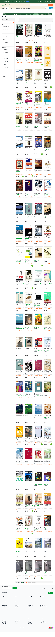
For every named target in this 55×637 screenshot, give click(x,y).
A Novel (35, 438)
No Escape (26, 482)
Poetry (3, 32)
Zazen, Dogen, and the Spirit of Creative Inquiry (20, 260)
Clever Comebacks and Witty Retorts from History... (48, 483)
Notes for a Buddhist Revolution (47, 238)
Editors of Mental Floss (37, 462)
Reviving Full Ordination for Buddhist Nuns (47, 215)
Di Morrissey (29, 609)
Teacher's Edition (27, 439)
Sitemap (3, 603)
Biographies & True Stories (44, 606)
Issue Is (26, 571)
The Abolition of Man (28, 102)
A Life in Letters (27, 348)
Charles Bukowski (18, 103)
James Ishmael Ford (18, 283)
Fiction (26, 527)
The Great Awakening (28, 236)
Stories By (45, 259)
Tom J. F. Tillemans (27, 216)
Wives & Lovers (27, 57)
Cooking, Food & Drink (43, 608)
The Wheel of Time (17, 620)
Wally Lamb (17, 462)
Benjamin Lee (36, 416)
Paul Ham (40, 283)
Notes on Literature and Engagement (47, 81)
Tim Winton (29, 621)
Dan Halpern (36, 529)
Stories (35, 103)
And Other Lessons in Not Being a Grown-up (47, 36)
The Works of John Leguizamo (37, 58)
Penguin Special (18, 305)
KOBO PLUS (22, 10)
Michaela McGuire (52, 283)
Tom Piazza (36, 194)
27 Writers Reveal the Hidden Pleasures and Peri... (38, 81)
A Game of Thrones (17, 607)
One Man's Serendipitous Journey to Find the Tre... (47, 171)
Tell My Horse (27, 80)
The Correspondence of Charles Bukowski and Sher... (48, 505)
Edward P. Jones (36, 260)
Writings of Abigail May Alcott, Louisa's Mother (38, 372)
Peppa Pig (3, 620)
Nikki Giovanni (18, 126)
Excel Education (4, 609)
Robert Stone (17, 483)
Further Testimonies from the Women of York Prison (20, 461)
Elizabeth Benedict (46, 350)
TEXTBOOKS (11, 10)
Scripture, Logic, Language (29, 214)
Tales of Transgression (37, 36)
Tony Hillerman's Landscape (38, 169)
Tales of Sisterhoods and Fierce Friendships (19, 394)
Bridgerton (16, 608)
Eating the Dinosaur (28, 303)
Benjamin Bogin (43, 395)
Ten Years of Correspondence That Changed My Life (48, 372)
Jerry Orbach (36, 350)
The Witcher (16, 621)
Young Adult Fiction (43, 622)
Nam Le (17, 36)
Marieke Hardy (46, 283)
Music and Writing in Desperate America (37, 193)
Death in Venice (27, 504)
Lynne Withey (27, 327)
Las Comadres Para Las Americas (20, 395)
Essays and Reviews (46, 125)
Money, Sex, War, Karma (47, 236)
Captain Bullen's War (37, 281)
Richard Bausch (27, 59)
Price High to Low (44, 21)
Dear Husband (46, 102)
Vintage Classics (4, 622)
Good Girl (45, 549)
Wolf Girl (16, 623)
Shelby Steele (27, 283)
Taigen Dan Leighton (18, 261)
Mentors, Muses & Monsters (48, 348)
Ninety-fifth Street (27, 549)
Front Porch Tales (46, 437)
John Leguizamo (36, 60)
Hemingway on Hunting (19, 437)
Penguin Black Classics (5, 619)
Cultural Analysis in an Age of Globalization (38, 415)
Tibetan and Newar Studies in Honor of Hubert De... (38, 394)
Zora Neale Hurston (28, 82)
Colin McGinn (27, 261)
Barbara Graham (36, 82)
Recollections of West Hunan (29, 415)
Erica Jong (26, 194)
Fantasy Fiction (42, 618)
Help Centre (4, 596)
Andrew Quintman (36, 395)
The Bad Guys (17, 618)
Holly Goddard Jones (37, 104)
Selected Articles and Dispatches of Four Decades (48, 416)
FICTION (3, 10)
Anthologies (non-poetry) (6, 26)
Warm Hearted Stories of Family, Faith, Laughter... (47, 439)
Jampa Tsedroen (50, 216)
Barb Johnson (27, 572)
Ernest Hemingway (46, 417)
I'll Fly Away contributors (23, 462)
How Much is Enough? (37, 236)
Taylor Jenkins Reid (30, 620)
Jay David (26, 149)
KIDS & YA (15, 10)
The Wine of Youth (18, 147)
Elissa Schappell (27, 528)
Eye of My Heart (36, 80)
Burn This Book (46, 80)
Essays (35, 304)
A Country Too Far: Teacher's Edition (28, 438)
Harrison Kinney (46, 328)
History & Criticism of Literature (7, 27)
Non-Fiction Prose (5, 29)
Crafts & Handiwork (43, 609)
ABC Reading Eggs (4, 606)
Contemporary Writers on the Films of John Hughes (29, 372)
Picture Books (42, 621)
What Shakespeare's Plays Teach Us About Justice (19, 193)
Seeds (45, 169)
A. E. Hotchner (18, 171)
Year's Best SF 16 (36, 147)
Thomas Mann (27, 505)
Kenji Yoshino (17, 194)
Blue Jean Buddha (37, 214)
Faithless (35, 35)
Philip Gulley (45, 462)
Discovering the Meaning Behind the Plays (28, 260)
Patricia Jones (46, 528)
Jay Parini (35, 439)
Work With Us (29, 603)
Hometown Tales (18, 504)
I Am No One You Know (19, 57)
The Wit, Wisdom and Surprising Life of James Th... (48, 327)
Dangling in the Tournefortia (20, 102)
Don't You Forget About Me (29, 370)
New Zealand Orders (18, 603)
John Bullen (36, 283)
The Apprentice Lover (37, 437)
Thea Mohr (45, 216)
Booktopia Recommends (22, 21)
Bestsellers (29, 21)
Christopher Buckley (37, 305)
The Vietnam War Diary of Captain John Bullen (38, 282)
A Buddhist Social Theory (28, 237)
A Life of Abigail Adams (28, 326)
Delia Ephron (45, 37)
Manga (41, 620)
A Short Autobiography (19, 348)
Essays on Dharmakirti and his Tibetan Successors (29, 215)
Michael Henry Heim (33, 505)
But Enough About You (37, 303)
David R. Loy (27, 238)
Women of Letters (46, 282)
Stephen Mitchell (46, 149)
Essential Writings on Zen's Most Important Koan (19, 282)
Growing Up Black (27, 147)
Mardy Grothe (46, 484)
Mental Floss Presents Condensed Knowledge (37, 460)
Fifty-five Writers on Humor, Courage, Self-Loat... (38, 528)
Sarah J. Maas (29, 619)
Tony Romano (27, 126)
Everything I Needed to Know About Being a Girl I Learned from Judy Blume (48, 304)
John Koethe (27, 550)
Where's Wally (4, 623)
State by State (27, 169)
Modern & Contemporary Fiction (45, 619)
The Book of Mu (18, 281)
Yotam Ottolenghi (30, 623)
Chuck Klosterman (27, 304)
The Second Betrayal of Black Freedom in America (29, 282)
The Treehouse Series (18, 619)
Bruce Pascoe (29, 607)
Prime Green (17, 482)
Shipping (16, 596)
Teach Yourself (4, 621)
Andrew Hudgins (36, 327)
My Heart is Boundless (37, 370)
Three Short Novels (27, 58)
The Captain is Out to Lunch (38, 504)
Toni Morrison (46, 82)
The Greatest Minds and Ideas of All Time (28, 36)
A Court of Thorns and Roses (19, 606)
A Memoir (35, 326)
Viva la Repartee (46, 482)
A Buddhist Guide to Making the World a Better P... (48, 193)
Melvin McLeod (46, 194)
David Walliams (30, 608)
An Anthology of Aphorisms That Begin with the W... (19, 550)
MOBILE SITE (50, 592)
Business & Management (43, 607)
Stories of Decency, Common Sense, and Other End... (48, 461)
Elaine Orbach (40, 350)
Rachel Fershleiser (41, 484)
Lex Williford (17, 328)
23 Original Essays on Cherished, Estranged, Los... (19, 372)
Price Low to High (36, 21)
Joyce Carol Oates (18, 59)
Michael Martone (22, 328)
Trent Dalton (29, 622)
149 (33, 582)
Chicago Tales (27, 125)
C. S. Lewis (26, 103)
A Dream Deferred (27, 281)
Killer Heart (45, 571)
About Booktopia (30, 596)
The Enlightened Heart (47, 147)
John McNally (27, 395)
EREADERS (19, 10)
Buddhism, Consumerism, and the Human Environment (38, 238)
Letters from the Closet (47, 370)
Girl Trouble (36, 102)
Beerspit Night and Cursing (48, 504)
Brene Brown (29, 606)
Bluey (2, 608)
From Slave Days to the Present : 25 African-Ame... (29, 148)
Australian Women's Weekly (5, 607)
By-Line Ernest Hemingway (48, 415)
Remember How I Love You (38, 348)
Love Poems (36, 125)
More (50, 21)
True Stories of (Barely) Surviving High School (28, 394)
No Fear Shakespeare (5, 618)
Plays (3, 30)
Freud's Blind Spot (18, 370)
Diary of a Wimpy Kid (17, 609)
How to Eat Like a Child (47, 35)
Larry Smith (36, 484)
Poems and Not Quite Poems (20, 125)
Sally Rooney (29, 618)
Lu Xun (45, 394)
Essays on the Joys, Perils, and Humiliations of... (20, 528)
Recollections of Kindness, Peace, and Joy (19, 505)
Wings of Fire (16, 622)
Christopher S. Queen (19, 238)
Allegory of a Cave (37, 549)
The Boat (17, 35)
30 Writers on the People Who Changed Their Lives (48, 349)
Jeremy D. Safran (18, 216)
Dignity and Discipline (47, 214)
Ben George (17, 529)
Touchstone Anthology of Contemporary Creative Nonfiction (19, 327)
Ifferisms (17, 549)
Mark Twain (17, 82)
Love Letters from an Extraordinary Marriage (37, 349)
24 (22, 582)
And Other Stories (18, 58)
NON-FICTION (7, 10)
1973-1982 (26, 461)
